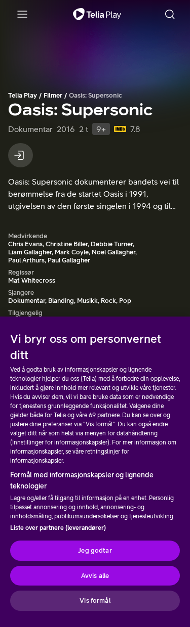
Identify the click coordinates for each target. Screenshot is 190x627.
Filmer (53, 95)
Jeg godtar (94, 550)
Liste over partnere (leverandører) (58, 527)
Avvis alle (95, 575)
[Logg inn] (20, 155)
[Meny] (22, 14)
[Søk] (170, 14)
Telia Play (22, 95)
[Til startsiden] (97, 14)
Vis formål (95, 600)
